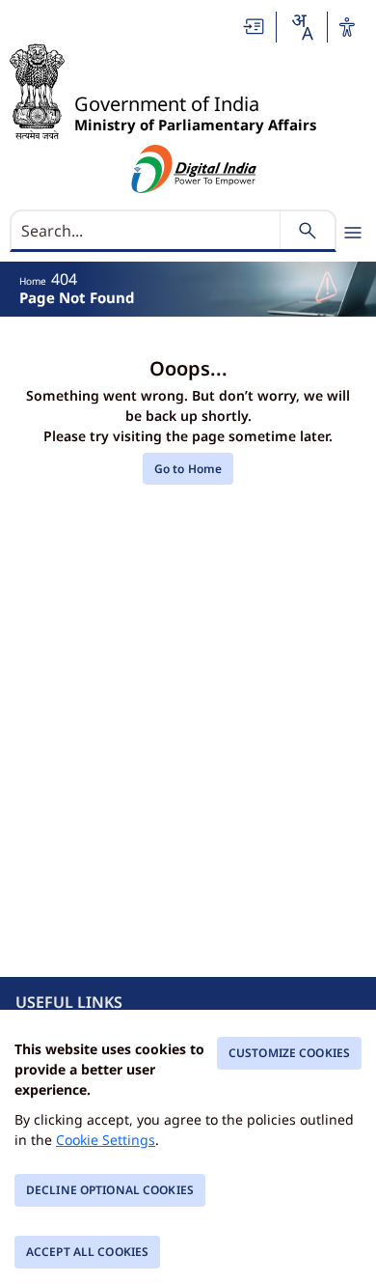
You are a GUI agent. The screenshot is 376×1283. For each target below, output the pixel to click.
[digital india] (194, 169)
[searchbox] (147, 230)
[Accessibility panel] (347, 27)
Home (32, 281)
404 (64, 279)
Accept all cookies (87, 1251)
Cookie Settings (105, 1139)
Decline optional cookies (110, 1190)
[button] (254, 26)
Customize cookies (289, 1053)
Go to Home (188, 468)
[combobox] (302, 27)
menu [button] (352, 232)
